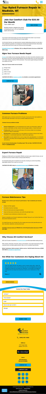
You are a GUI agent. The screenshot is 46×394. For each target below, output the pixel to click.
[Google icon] (19, 374)
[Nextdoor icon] (26, 381)
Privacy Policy (27, 388)
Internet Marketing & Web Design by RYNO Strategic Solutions (23, 391)
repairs (24, 222)
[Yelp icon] (19, 381)
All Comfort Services (33, 227)
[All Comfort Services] (6, 2)
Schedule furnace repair (8, 48)
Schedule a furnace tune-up (9, 227)
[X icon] (26, 378)
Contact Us (10, 81)
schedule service (10, 144)
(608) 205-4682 (24, 337)
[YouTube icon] (19, 378)
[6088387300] (37, 2)
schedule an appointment (14, 249)
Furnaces (4, 57)
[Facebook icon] (23, 374)
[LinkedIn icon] (23, 378)
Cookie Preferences (23, 390)
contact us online (17, 77)
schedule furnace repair (22, 165)
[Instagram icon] (26, 374)
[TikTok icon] (23, 381)
